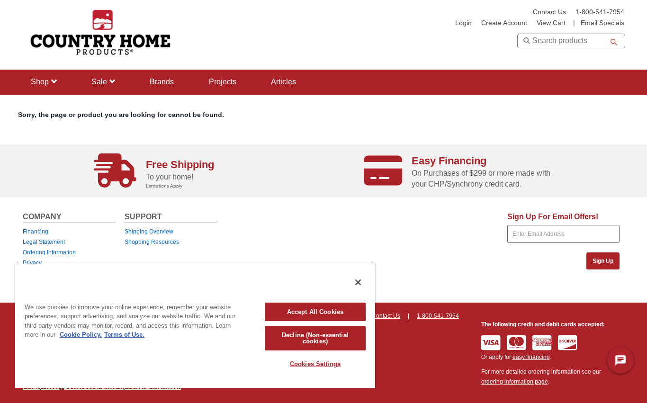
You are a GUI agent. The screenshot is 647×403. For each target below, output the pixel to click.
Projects (222, 82)
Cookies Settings (315, 363)
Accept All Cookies (315, 311)
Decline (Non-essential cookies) (315, 338)
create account (504, 23)
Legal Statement (44, 242)
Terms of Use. (124, 334)
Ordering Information (49, 252)
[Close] (358, 282)
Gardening (46, 139)
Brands (162, 82)
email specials (602, 23)
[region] (195, 325)
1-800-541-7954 (599, 12)
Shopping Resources (152, 242)
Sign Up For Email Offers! (552, 217)
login (463, 23)
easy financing (531, 357)
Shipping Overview (149, 231)
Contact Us (549, 12)
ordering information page (514, 381)
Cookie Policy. (81, 334)
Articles (283, 82)
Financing (35, 231)
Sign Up (603, 261)
